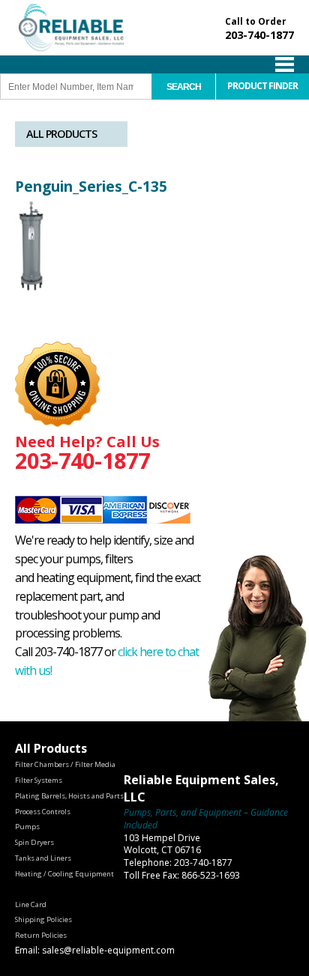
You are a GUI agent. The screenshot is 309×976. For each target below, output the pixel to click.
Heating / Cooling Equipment (64, 874)
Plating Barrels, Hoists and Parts (69, 796)
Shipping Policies (43, 919)
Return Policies (41, 935)
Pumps (27, 826)
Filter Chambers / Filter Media (65, 764)
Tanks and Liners (43, 858)
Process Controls (42, 811)
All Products (61, 134)
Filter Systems (38, 780)
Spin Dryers (34, 842)
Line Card (30, 904)
